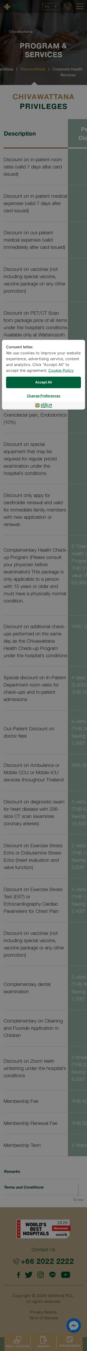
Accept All (43, 382)
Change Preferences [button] (43, 395)
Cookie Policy (61, 370)
